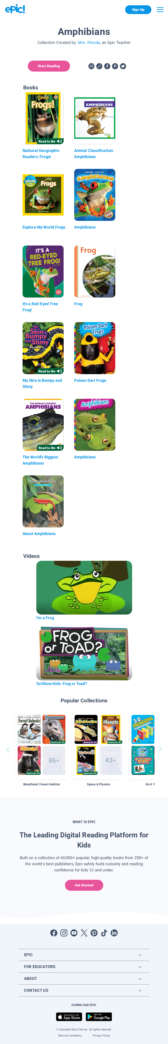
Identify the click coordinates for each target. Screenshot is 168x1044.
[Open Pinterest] (94, 932)
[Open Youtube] (73, 932)
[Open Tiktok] (104, 932)
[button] (41, 745)
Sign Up (138, 9)
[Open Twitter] (84, 932)
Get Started (84, 885)
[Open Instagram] (63, 932)
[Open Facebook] (53, 932)
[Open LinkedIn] (114, 932)
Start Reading (49, 66)
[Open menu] (160, 9)
